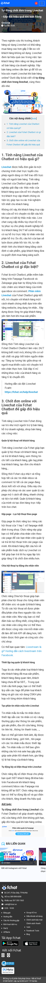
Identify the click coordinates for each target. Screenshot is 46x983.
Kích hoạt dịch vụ (10, 924)
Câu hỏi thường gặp (11, 920)
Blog (28, 934)
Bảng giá (6, 913)
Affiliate (6, 932)
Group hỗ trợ (31, 912)
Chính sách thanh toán (33, 925)
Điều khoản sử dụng (34, 916)
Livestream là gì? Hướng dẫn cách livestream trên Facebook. (22, 651)
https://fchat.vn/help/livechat (21, 392)
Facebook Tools (32, 930)
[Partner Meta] (8, 970)
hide (34, 118)
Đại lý (5, 928)
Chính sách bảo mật (34, 920)
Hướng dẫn (7, 916)
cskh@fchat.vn (11, 904)
